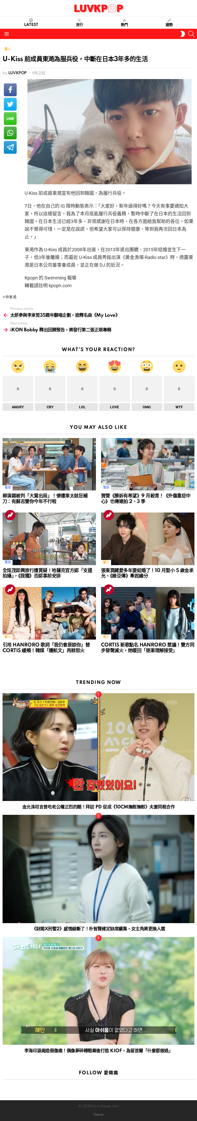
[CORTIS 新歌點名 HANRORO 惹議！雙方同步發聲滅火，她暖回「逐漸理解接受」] (147, 613)
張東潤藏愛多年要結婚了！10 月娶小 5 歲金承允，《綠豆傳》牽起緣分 (147, 573)
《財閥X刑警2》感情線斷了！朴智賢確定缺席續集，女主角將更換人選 (98, 928)
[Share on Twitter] (10, 104)
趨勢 (169, 25)
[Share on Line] (10, 118)
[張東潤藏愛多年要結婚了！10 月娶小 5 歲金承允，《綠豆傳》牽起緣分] (147, 539)
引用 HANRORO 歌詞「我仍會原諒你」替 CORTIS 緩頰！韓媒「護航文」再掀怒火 (46, 648)
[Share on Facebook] (10, 89)
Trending (10, 515)
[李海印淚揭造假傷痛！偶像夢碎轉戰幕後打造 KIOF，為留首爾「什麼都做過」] (98, 991)
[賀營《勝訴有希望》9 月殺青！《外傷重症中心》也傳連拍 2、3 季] (147, 464)
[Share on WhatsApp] (10, 133)
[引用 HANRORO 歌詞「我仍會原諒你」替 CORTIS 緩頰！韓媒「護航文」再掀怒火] (49, 613)
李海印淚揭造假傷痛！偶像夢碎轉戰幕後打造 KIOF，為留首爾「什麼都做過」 (98, 1050)
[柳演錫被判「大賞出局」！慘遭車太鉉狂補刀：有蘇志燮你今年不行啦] (49, 464)
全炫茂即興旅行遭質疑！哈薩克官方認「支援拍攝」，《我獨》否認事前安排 (47, 573)
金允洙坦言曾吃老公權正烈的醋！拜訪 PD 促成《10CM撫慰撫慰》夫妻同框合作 (98, 807)
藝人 (106, 562)
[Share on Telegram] (10, 147)
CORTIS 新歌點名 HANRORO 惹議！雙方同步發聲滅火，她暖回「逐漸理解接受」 (147, 648)
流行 (79, 25)
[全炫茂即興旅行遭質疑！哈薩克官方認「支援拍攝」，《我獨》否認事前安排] (49, 539)
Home (98, 1114)
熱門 (124, 25)
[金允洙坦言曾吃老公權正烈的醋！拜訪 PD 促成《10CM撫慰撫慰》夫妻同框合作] (98, 747)
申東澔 (11, 297)
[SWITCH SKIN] (183, 34)
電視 (8, 487)
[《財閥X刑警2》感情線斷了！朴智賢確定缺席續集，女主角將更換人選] (98, 869)
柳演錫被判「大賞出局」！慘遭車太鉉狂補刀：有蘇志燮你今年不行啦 (45, 499)
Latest (31, 25)
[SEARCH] (191, 34)
